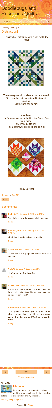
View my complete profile (12, 399)
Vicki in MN (13, 285)
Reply (10, 222)
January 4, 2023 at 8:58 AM (32, 285)
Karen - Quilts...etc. (17, 230)
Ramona (20, 386)
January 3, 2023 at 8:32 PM (27, 250)
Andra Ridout (14, 307)
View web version (26, 377)
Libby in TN (13, 214)
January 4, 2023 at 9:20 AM (34, 307)
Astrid (11, 250)
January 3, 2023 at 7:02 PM (32, 214)
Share (5, 200)
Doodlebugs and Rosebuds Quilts (19, 11)
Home (26, 372)
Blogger (31, 405)
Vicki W (11, 269)
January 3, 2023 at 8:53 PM (28, 269)
